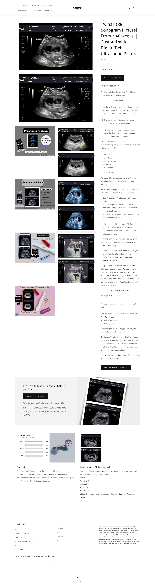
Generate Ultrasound (112, 78)
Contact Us (19, 549)
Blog (16, 545)
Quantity (103, 59)
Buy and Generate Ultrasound (116, 367)
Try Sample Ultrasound (35, 396)
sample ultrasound (109, 471)
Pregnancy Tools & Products (25, 541)
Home (17, 529)
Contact (60, 537)
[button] (30, 5)
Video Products (20, 537)
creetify (80, 582)
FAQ (58, 525)
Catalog (60, 528)
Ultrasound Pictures (22, 533)
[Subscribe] (53, 562)
